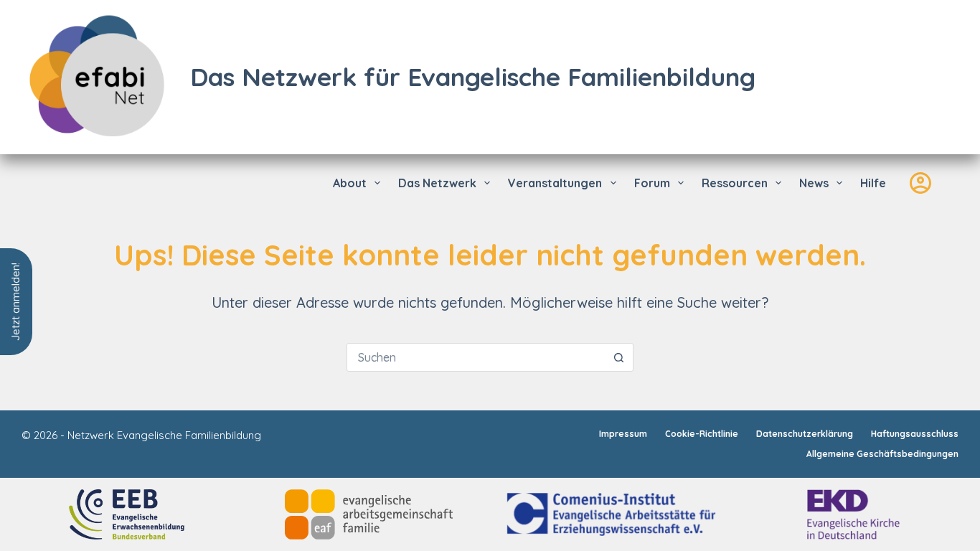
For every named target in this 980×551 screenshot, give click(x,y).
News (814, 183)
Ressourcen (735, 183)
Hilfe (873, 183)
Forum (652, 183)
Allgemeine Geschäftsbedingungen (882, 453)
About (350, 183)
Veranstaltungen (555, 183)
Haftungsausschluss (914, 433)
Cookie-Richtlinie (701, 433)
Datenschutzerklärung (804, 433)
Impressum (623, 433)
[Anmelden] (920, 183)
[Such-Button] (619, 357)
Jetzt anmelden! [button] (15, 302)
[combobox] (476, 357)
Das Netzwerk (437, 183)
